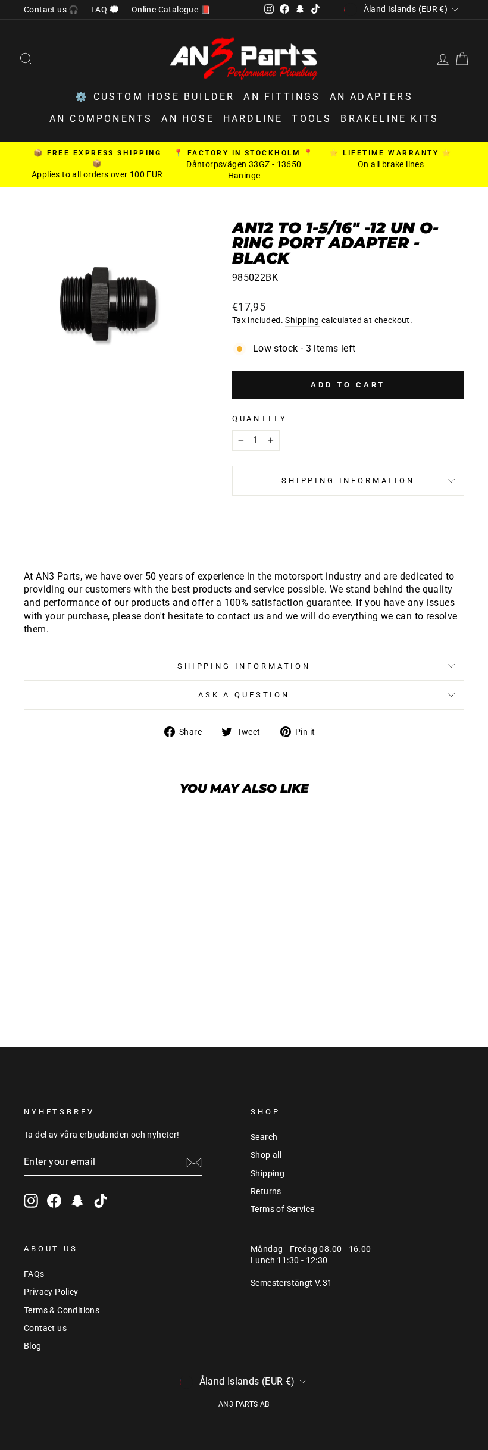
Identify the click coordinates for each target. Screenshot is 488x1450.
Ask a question (244, 694)
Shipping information (348, 480)
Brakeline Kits (389, 118)
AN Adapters (371, 96)
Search (264, 1137)
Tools (311, 118)
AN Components (101, 118)
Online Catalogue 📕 (171, 9)
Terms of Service (282, 1209)
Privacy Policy (51, 1291)
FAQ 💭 (105, 9)
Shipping (302, 320)
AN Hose (187, 118)
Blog (33, 1346)
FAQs (34, 1274)
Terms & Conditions (61, 1310)
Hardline (253, 118)
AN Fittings (281, 96)
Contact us (45, 1328)
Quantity (259, 418)
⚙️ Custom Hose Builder (154, 96)
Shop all (266, 1155)
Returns (266, 1191)
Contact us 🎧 (51, 9)
